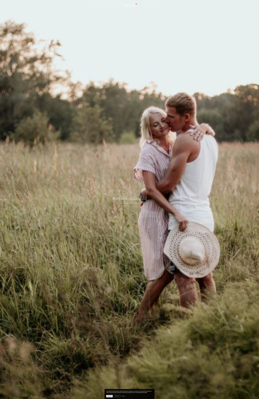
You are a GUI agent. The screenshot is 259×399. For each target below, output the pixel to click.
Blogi (107, 5)
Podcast (115, 5)
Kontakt (159, 5)
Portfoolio (97, 5)
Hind (143, 5)
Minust (150, 5)
